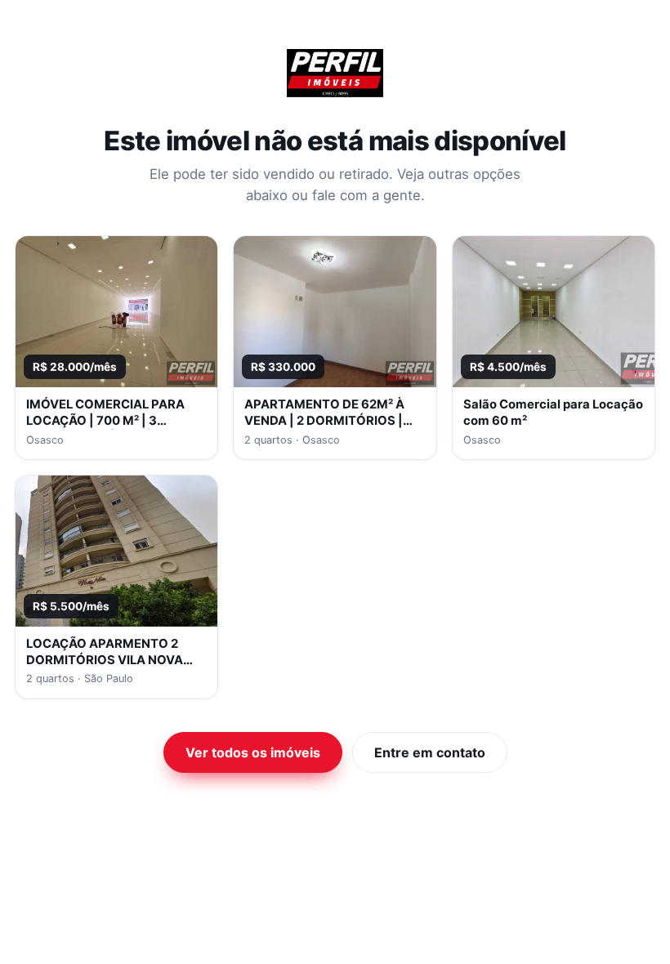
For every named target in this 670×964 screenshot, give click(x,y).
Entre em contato (429, 752)
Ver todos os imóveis (252, 752)
